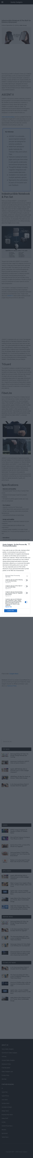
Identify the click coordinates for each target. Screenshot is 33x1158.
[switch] (26, 580)
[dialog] (16, 579)
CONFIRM (10, 610)
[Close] (29, 544)
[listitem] (16, 576)
